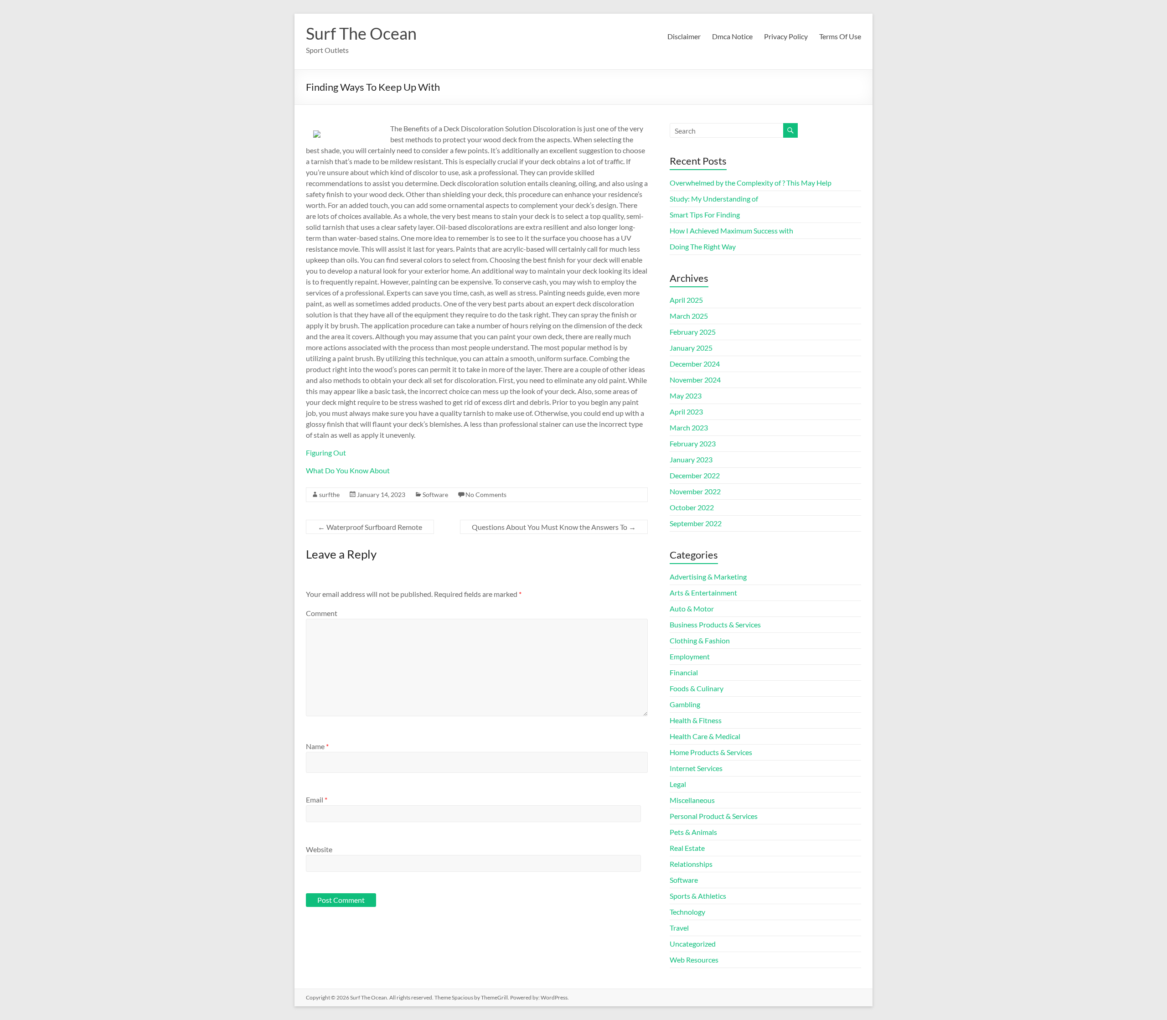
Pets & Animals (693, 832)
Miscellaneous (692, 800)
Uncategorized (693, 943)
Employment (690, 656)
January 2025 (691, 347)
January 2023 (691, 459)
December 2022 (695, 475)
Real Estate (687, 848)
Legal (678, 784)
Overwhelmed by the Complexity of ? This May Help (750, 182)
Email (316, 799)
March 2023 (689, 427)
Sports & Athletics (698, 895)
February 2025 (693, 331)
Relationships (691, 863)
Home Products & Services (711, 752)
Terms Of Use (840, 36)
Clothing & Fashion (700, 640)
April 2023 (686, 411)
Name (317, 746)
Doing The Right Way (703, 246)
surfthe (329, 494)
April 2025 (686, 299)
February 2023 (693, 443)
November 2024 (695, 379)
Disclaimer (684, 36)
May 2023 (686, 395)
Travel (679, 927)
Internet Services (696, 768)
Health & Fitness (696, 720)
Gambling (685, 704)
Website (319, 849)
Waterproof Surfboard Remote (370, 527)
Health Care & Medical (705, 736)
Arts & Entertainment (703, 592)
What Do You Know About (348, 470)
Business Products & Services (715, 624)
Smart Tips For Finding (705, 214)
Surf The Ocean (361, 33)
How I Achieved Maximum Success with (731, 230)
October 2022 (692, 507)
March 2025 (689, 315)
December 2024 (695, 363)
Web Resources (694, 959)
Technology (687, 911)
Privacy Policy (786, 36)
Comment (321, 613)
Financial (684, 672)
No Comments (485, 494)
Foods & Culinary (696, 688)
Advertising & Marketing (708, 576)
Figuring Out (326, 452)
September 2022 (696, 523)
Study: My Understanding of (714, 198)
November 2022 (695, 491)
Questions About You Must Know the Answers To (554, 527)
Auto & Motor (692, 608)
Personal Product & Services (714, 816)
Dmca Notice (732, 36)
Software (435, 494)
